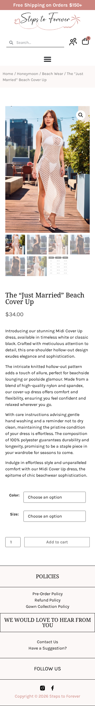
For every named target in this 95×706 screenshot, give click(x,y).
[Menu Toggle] (47, 59)
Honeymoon (27, 74)
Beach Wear (52, 74)
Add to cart (57, 541)
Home (8, 74)
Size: (14, 514)
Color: (14, 495)
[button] (81, 115)
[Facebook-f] (52, 688)
